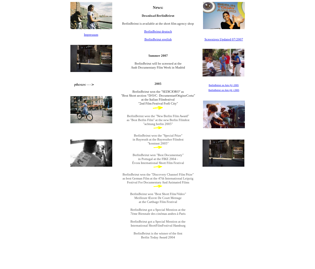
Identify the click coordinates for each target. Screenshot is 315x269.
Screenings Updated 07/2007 (224, 39)
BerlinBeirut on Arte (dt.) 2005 (223, 90)
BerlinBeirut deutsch (158, 31)
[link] (158, 109)
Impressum (91, 34)
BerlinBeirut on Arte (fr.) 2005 (224, 85)
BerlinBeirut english (158, 39)
